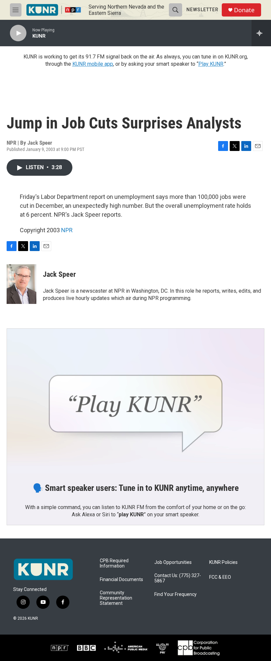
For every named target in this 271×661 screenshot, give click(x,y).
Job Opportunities (173, 562)
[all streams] (261, 33)
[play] (18, 33)
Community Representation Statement (116, 598)
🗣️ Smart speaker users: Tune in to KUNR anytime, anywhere (136, 488)
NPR (67, 230)
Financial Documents (121, 579)
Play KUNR (210, 64)
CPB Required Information (114, 563)
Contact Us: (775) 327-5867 (177, 578)
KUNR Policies (223, 562)
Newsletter (202, 9)
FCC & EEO (220, 577)
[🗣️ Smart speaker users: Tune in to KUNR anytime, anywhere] (135, 401)
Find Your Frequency (175, 594)
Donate (244, 10)
